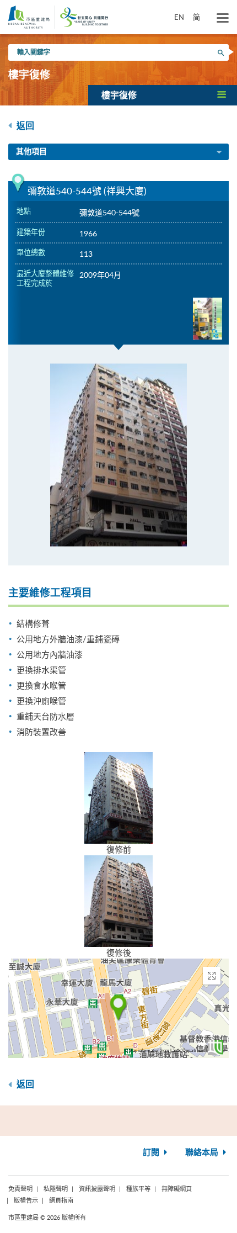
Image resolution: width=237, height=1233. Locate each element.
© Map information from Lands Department (164, 1050)
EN (179, 17)
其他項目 (31, 152)
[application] (118, 1008)
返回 (24, 125)
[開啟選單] (223, 18)
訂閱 (152, 1153)
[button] (162, 95)
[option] (118, 455)
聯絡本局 (202, 1153)
